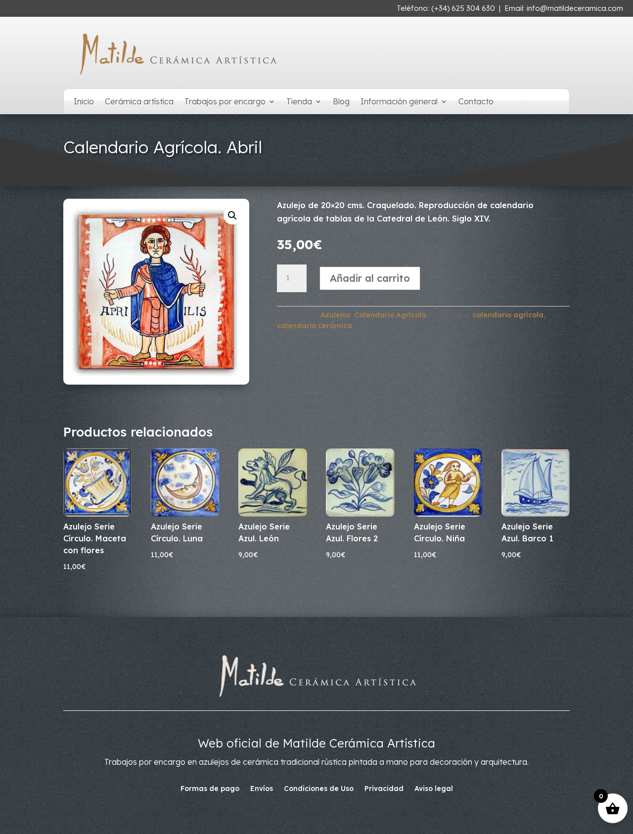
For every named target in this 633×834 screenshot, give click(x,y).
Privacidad (384, 789)
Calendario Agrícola (390, 314)
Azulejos (335, 314)
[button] (232, 215)
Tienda (299, 102)
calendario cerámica (314, 325)
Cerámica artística (139, 102)
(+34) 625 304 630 (463, 8)
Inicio (84, 102)
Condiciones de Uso (319, 789)
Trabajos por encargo (225, 102)
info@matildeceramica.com (575, 8)
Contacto (476, 102)
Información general (399, 102)
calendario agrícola (507, 314)
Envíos (261, 789)
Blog (341, 102)
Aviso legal (433, 789)
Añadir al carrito (370, 278)
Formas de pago (210, 789)
